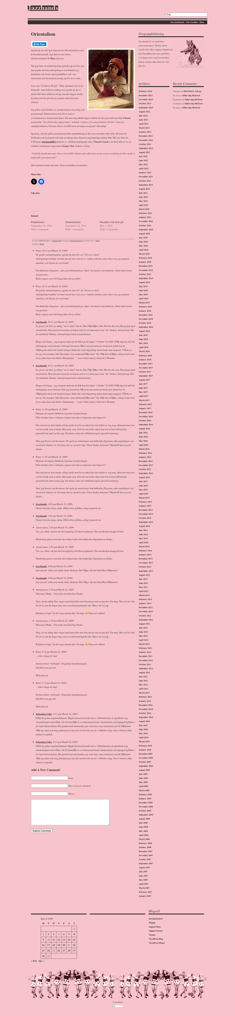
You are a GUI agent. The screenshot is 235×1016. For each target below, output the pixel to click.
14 (69, 939)
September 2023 (146, 107)
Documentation (155, 918)
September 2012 (146, 619)
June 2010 (143, 729)
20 (64, 945)
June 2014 (143, 534)
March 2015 (144, 497)
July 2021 (143, 193)
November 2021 (146, 176)
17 (48, 945)
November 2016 (146, 416)
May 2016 (143, 440)
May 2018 (143, 343)
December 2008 (146, 802)
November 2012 (146, 611)
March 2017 (144, 400)
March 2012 (144, 644)
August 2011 (144, 672)
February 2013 (145, 599)
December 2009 (146, 753)
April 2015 (143, 493)
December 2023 (146, 95)
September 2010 (146, 717)
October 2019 (145, 274)
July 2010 (143, 725)
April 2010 (143, 737)
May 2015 (143, 489)
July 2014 (143, 530)
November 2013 (146, 562)
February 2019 (145, 306)
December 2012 (146, 607)
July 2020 (143, 237)
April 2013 (143, 591)
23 (43, 950)
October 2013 (145, 566)
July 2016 (143, 432)
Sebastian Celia (44, 714)
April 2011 (143, 688)
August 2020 (144, 233)
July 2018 (143, 335)
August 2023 (144, 111)
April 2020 (143, 249)
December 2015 (146, 461)
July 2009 (143, 774)
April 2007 (143, 883)
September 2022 (146, 148)
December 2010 (146, 705)
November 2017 (146, 367)
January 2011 (145, 701)
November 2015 (146, 465)
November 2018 (146, 319)
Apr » (41, 960)
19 (58, 945)
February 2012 (145, 648)
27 (64, 950)
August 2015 (144, 477)
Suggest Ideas (155, 926)
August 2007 (144, 867)
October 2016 (145, 420)
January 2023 (145, 131)
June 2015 (143, 485)
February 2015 (145, 501)
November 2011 (146, 660)
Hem (202, 22)
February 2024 (145, 91)
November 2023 (146, 99)
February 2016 (145, 453)
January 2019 (145, 310)
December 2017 (146, 363)
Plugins (152, 922)
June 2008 (143, 826)
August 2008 (144, 818)
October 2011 (145, 664)
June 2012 (143, 631)
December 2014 (146, 509)
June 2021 (143, 197)
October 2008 (145, 810)
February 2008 (145, 843)
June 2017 (143, 387)
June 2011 (143, 680)
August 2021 (144, 188)
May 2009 (143, 782)
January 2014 (145, 554)
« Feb (34, 960)
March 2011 (144, 692)
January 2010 (145, 749)
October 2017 (145, 371)
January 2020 (145, 261)
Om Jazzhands (177, 22)
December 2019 (146, 266)
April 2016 (143, 445)
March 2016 (144, 449)
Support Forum (155, 930)
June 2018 (143, 339)
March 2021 (144, 209)
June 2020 (143, 241)
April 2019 (143, 298)
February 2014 (145, 550)
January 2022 (145, 172)
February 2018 (145, 355)
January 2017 (145, 408)
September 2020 (146, 229)
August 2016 (144, 428)
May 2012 (143, 635)
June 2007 (143, 875)
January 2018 (145, 359)
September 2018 (146, 327)
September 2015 (146, 473)
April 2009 (143, 786)
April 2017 (143, 396)
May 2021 (143, 201)
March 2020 (144, 253)
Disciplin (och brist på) (112, 222)
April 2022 (143, 168)
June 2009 (143, 778)
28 (69, 950)
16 (43, 945)
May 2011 (143, 684)
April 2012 (143, 640)
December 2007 (146, 851)
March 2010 (144, 741)
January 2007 (145, 896)
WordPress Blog (156, 938)
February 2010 (145, 745)
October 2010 (145, 713)
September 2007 (146, 863)
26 (58, 950)
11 (53, 939)
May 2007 (143, 879)
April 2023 (143, 123)
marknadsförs (49, 141)
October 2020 (145, 225)
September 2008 (146, 814)
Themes (152, 934)
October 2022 (145, 144)
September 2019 (146, 278)
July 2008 (143, 822)
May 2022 (143, 164)
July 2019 (143, 286)
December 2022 (146, 135)
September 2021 (146, 184)
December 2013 (146, 558)
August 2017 (144, 379)
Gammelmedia (72, 222)
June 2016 (143, 436)
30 (43, 956)
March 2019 (144, 302)
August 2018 (144, 331)
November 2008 (146, 806)
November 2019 (146, 270)
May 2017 (143, 392)
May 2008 (143, 831)
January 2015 (145, 505)
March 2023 (144, 127)
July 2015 (143, 481)
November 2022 (146, 140)
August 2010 (144, 721)
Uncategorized (76, 241)
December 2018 (146, 314)
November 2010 (146, 709)
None (97, 241)
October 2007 (145, 859)
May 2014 (143, 538)
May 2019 (143, 294)
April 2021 (143, 205)
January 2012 (145, 652)
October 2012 (145, 615)
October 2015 (145, 469)
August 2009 (144, 770)
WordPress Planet (157, 942)
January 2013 (145, 603)
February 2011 (145, 696)
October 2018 (145, 323)
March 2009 (144, 790)
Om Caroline (192, 22)
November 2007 (146, 855)
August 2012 (144, 623)
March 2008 (144, 839)
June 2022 (143, 160)
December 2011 (146, 656)
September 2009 (146, 766)
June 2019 (143, 290)
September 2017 (146, 375)
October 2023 (145, 103)
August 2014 (144, 526)
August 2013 (144, 575)
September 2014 (146, 522)
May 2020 (143, 245)
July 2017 (143, 383)
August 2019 (144, 282)
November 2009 (146, 757)
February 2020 (145, 257)
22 (74, 945)
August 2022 (144, 152)
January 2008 (145, 847)
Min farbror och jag (192, 91)
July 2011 (143, 676)
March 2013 (144, 595)
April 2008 (143, 835)
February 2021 (145, 213)
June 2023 (143, 119)
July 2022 (143, 156)
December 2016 (146, 412)
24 (48, 950)
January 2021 (145, 217)
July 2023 (143, 115)
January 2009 (145, 798)
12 (58, 939)
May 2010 (143, 733)
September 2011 (146, 668)
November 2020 (146, 221)
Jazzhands (43, 8)
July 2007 (143, 871)
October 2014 (145, 518)
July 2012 (143, 627)
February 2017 (145, 404)
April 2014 (143, 542)
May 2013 (143, 587)
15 (74, 939)
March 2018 (144, 351)
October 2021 (145, 180)
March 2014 (144, 546)
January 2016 (145, 457)
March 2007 (144, 887)
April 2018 (143, 347)
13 (64, 939)
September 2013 (146, 571)
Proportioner (37, 222)
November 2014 (146, 514)
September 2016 (146, 424)
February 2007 (145, 892)
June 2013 (143, 583)
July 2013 (143, 579)
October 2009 (145, 761)
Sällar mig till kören (191, 95)
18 (53, 945)
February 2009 (145, 794)
